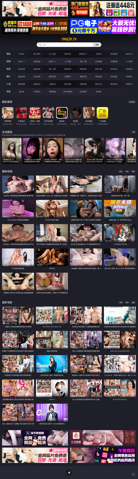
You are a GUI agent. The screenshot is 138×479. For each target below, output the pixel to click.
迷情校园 (83, 84)
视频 (8, 61)
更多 (133, 171)
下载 (133, 132)
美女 (120, 171)
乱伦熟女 (114, 69)
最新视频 (7, 171)
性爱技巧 (129, 84)
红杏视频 (83, 91)
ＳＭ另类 (129, 61)
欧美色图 (52, 76)
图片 (8, 76)
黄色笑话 (114, 84)
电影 (8, 68)
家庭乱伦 (37, 84)
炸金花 (98, 54)
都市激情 (21, 84)
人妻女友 (52, 84)
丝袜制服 (98, 61)
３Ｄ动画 (67, 61)
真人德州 (37, 54)
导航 (8, 91)
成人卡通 (52, 69)
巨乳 (127, 171)
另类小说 (98, 84)
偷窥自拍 (21, 76)
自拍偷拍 (37, 61)
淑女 (127, 302)
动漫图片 (67, 76)
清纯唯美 (98, 76)
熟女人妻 (83, 61)
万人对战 (52, 54)
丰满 (120, 302)
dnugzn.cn (69, 39)
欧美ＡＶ (52, 61)
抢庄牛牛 (129, 54)
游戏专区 (67, 54)
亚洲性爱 (21, 69)
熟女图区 (114, 76)
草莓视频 (52, 91)
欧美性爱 (67, 69)
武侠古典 (67, 84)
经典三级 (98, 69)
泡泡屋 (98, 91)
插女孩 (21, 91)
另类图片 (129, 76)
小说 (8, 84)
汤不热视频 (67, 91)
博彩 (8, 53)
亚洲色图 (37, 76)
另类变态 (129, 69)
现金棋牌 (114, 54)
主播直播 (114, 61)
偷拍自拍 (37, 69)
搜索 (97, 44)
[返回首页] (133, 474)
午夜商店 (37, 91)
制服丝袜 (83, 69)
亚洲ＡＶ (21, 61)
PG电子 (21, 54)
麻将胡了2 (83, 54)
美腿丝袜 (83, 76)
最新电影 (7, 302)
